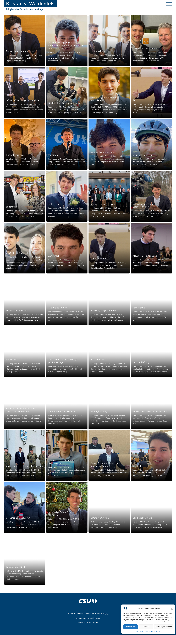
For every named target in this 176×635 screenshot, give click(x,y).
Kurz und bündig (141, 362)
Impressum (157, 631)
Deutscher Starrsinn (142, 154)
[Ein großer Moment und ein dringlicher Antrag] (109, 455)
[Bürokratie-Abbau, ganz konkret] (24, 40)
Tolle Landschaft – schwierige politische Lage (62, 361)
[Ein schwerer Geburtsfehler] (67, 403)
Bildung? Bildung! (99, 411)
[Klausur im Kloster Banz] (151, 248)
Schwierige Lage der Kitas (103, 310)
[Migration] (67, 144)
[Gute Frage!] (67, 196)
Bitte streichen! (98, 359)
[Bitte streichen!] (109, 351)
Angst (135, 100)
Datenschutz (149, 631)
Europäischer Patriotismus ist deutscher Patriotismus (20, 410)
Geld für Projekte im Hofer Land (148, 48)
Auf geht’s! (53, 255)
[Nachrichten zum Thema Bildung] (67, 92)
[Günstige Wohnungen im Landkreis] (24, 92)
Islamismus (11, 359)
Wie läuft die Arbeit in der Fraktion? (150, 411)
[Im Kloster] (151, 455)
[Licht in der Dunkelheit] (24, 299)
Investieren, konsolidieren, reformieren (103, 99)
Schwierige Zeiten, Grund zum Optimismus (63, 514)
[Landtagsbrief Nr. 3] (109, 507)
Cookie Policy (140, 631)
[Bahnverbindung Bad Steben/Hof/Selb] (151, 196)
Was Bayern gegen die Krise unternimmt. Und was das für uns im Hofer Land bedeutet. (66, 45)
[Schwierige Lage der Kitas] (109, 299)
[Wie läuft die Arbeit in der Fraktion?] (151, 403)
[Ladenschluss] (24, 196)
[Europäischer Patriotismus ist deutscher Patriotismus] (24, 403)
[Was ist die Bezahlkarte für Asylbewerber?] (67, 455)
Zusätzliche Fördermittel (18, 253)
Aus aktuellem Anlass (59, 307)
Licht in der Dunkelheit (17, 310)
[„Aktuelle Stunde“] (109, 248)
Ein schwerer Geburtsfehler (62, 411)
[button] (172, 608)
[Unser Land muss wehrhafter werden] (24, 455)
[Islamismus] (24, 351)
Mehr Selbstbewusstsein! (103, 152)
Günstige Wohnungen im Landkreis (23, 100)
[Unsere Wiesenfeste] (109, 40)
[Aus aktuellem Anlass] (67, 299)
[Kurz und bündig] (151, 351)
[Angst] (151, 92)
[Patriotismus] (151, 299)
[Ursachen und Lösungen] (24, 507)
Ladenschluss (12, 206)
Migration (53, 154)
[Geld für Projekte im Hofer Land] (151, 40)
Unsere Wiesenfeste (100, 51)
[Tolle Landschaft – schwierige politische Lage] (67, 351)
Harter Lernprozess (15, 154)
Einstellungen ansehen (163, 627)
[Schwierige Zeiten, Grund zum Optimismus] (67, 507)
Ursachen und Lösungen (18, 517)
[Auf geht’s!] (67, 248)
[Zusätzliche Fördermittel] (24, 248)
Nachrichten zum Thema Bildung (64, 103)
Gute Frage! (54, 204)
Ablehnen (145, 627)
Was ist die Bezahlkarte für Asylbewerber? (61, 462)
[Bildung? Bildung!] (109, 403)
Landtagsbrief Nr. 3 (100, 517)
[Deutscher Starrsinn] (151, 144)
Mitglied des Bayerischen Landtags (24, 9)
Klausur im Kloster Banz (145, 255)
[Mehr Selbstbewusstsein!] (109, 144)
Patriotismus (139, 307)
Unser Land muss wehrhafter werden (24, 466)
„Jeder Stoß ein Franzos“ (103, 204)
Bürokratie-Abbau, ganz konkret (21, 51)
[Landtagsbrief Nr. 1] (24, 559)
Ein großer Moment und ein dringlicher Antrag (104, 465)
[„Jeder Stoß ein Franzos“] (109, 196)
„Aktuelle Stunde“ (99, 258)
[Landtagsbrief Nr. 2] (151, 507)
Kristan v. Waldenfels (30, 3)
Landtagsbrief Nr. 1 (15, 566)
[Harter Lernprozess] (24, 144)
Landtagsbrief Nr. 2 (142, 517)
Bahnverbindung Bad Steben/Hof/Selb (143, 205)
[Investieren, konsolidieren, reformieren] (109, 92)
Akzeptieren (130, 627)
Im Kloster (138, 466)
